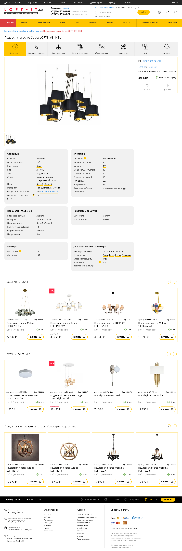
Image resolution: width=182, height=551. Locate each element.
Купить (33, 337)
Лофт (54, 180)
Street (39, 166)
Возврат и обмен (83, 523)
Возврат (48, 2)
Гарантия (32, 2)
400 (104, 166)
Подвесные (36, 31)
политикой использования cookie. (125, 540)
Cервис (81, 509)
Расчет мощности (49, 191)
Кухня (118, 255)
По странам (48, 520)
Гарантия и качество (85, 520)
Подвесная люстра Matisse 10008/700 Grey (20, 324)
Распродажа (48, 523)
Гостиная (126, 255)
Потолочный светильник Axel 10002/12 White (22, 397)
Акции (46, 528)
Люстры (26, 31)
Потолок (119, 251)
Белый (40, 184)
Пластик (47, 187)
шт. (151, 499)
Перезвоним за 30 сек (104, 8)
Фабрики (47, 517)
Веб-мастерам (82, 525)
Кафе (111, 255)
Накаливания (109, 158)
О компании (51, 509)
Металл (56, 187)
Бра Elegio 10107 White (150, 395)
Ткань (39, 187)
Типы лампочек (83, 539)
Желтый (48, 184)
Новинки (47, 525)
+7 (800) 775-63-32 (69, 11)
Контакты (128, 2)
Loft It (39, 162)
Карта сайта (48, 531)
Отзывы (62, 2)
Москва (66, 8)
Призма (40, 230)
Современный (44, 180)
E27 (104, 180)
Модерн (40, 177)
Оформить (168, 500)
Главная (8, 31)
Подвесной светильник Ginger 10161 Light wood (66, 397)
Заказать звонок (34, 499)
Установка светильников (86, 517)
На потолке (108, 251)
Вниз (39, 234)
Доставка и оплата (12, 2)
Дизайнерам (96, 2)
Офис (105, 255)
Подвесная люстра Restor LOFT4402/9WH (64, 324)
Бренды (112, 2)
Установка (78, 2)
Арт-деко (49, 177)
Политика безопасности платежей (124, 528)
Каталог (10, 23)
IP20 (105, 258)
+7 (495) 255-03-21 (69, 14)
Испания (41, 158)
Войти (175, 2)
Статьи (80, 536)
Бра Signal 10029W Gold (107, 395)
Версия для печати (152, 61)
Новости (80, 533)
